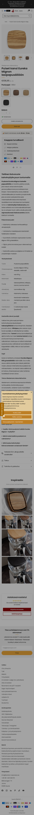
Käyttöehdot (19, 422)
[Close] (31, 392)
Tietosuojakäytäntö (8, 422)
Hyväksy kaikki (17, 412)
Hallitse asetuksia (17, 417)
